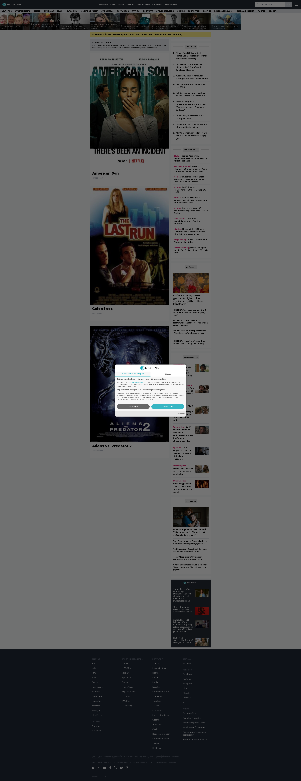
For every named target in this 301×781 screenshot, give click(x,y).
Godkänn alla (168, 406)
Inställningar (133, 406)
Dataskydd (181, 414)
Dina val (168, 374)
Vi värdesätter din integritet (133, 374)
